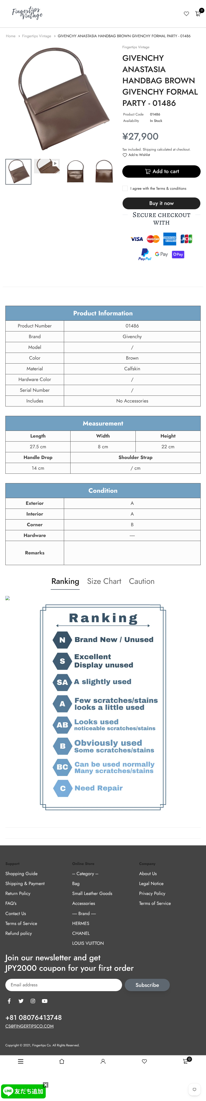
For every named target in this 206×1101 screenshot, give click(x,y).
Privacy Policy (152, 893)
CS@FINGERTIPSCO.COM (29, 1027)
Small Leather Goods (92, 893)
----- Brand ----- (84, 913)
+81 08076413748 (33, 1018)
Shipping (149, 149)
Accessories (83, 904)
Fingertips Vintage (37, 36)
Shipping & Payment (25, 883)
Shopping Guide (21, 874)
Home (11, 36)
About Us (148, 874)
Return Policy (17, 893)
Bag (75, 883)
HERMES (80, 923)
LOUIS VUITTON (88, 943)
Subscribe (147, 985)
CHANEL (81, 933)
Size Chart (104, 581)
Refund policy (18, 933)
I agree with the (158, 188)
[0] (198, 13)
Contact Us (15, 913)
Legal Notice (151, 883)
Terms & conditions (171, 188)
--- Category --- (85, 874)
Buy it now (161, 203)
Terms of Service (21, 923)
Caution (142, 581)
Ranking (65, 581)
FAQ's (10, 904)
